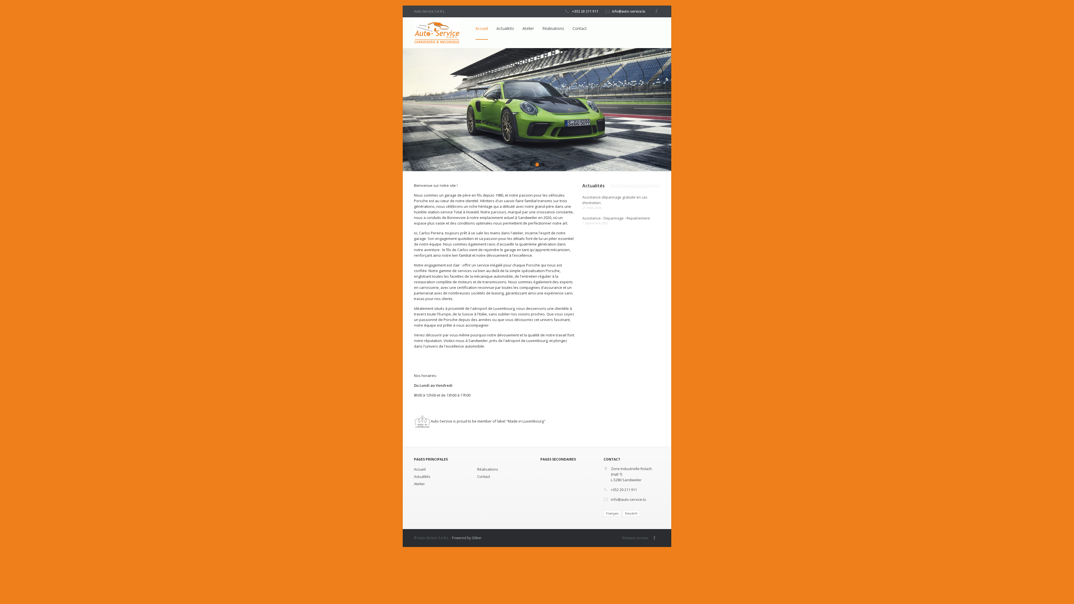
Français (612, 513)
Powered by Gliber (467, 537)
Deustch (631, 513)
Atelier (528, 28)
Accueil (481, 28)
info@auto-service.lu (628, 11)
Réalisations (553, 28)
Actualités (505, 28)
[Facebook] (656, 9)
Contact (580, 28)
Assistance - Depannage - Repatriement (616, 220)
